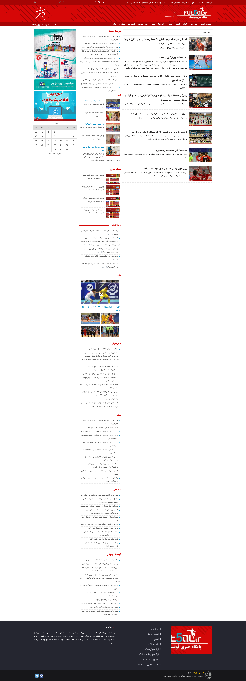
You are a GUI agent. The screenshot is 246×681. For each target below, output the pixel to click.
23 (55, 145)
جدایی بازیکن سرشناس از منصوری (171, 150)
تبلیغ (193, 2)
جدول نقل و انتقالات (133, 2)
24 (48, 145)
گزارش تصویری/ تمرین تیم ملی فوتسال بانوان (103, 528)
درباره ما (209, 2)
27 (74, 149)
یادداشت (116, 225)
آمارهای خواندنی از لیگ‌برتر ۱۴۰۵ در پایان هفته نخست (99, 524)
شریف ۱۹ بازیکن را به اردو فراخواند (106, 599)
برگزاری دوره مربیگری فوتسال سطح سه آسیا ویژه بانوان (100, 47)
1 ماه (98, 252)
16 (55, 140)
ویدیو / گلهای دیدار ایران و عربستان (92, 127)
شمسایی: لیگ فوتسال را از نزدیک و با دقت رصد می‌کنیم (99, 506)
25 (42, 145)
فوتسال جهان (157, 24)
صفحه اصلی (206, 24)
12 (36, 136)
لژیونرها (131, 24)
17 (48, 140)
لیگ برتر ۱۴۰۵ (175, 2)
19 (36, 140)
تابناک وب (190, 672)
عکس (122, 24)
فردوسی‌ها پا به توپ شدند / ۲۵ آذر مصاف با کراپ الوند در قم (159, 132)
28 (67, 149)
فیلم (115, 24)
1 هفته (86, 245)
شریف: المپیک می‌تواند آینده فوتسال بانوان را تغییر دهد (99, 603)
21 (67, 145)
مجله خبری (115, 169)
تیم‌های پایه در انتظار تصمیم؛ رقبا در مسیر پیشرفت (101, 256)
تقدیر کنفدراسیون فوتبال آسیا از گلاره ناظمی (103, 539)
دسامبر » (52, 153)
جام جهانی (143, 24)
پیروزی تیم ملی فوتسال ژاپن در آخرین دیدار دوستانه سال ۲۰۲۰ (159, 114)
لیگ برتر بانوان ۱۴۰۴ (161, 2)
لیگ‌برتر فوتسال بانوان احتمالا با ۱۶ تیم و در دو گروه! (101, 43)
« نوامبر (58, 153)
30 (55, 149)
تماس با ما (200, 2)
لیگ (185, 24)
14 (67, 140)
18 (42, 140)
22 (61, 145)
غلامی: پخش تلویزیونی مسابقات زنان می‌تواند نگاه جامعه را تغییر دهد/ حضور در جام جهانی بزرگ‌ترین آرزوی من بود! (100, 61)
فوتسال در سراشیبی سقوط (109, 398)
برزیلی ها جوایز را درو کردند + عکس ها (105, 406)
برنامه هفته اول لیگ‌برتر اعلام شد (172, 58)
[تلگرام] (95, 2)
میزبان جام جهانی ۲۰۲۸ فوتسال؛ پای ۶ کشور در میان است (99, 349)
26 (36, 145)
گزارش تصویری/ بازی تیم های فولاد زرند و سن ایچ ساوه (99, 83)
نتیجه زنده (185, 2)
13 (74, 140)
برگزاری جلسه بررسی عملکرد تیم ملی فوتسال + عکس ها (99, 373)
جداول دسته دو (147, 2)
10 (48, 136)
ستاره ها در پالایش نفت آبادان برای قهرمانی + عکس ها (99, 79)
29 (61, 149)
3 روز (109, 234)
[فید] (103, 2)
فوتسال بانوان (173, 24)
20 (73, 145)
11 (42, 136)
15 (61, 140)
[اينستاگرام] (99, 2)
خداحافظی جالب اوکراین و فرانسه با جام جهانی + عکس (99, 402)
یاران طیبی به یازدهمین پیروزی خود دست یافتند (165, 169)
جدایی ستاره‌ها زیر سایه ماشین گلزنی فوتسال (103, 68)
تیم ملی (193, 24)
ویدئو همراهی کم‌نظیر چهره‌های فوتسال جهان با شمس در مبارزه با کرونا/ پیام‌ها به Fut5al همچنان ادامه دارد (101, 157)
